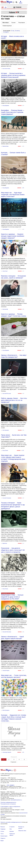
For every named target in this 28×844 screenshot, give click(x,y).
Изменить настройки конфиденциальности (11, 822)
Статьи (2, 831)
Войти (20, 2)
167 (23, 450)
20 (23, 752)
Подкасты (3, 838)
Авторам (11, 831)
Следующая (13, 762)
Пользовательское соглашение (8, 804)
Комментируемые (7, 25)
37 (23, 350)
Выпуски (3, 826)
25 (23, 187)
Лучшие (13, 22)
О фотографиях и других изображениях (10, 806)
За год (12, 30)
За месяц (17, 30)
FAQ (10, 829)
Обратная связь (22, 830)
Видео (2, 840)
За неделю (6, 32)
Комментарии (4, 836)
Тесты (2, 833)
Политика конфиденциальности (8, 802)
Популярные (21, 22)
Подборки (3, 829)
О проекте (11, 826)
